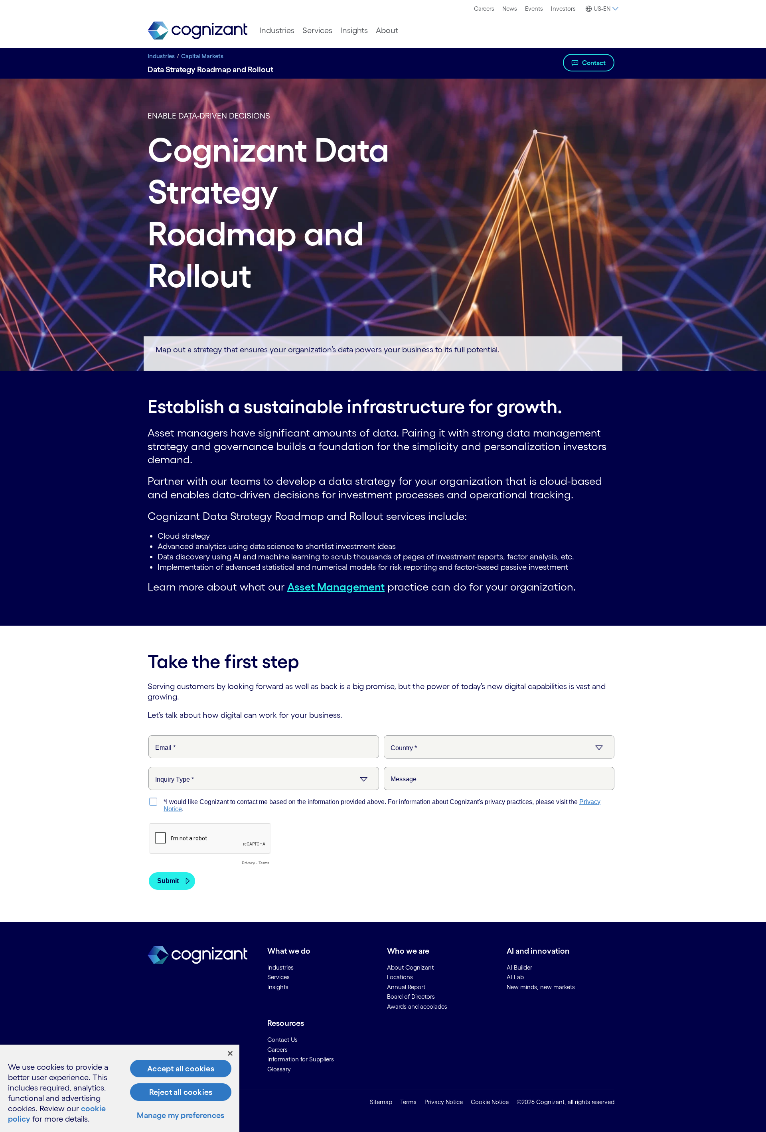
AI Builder (519, 967)
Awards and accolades (417, 1006)
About (387, 30)
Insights (354, 30)
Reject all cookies (181, 1092)
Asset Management (336, 587)
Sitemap (381, 1101)
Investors (563, 8)
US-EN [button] (602, 8)
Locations (400, 977)
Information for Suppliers (300, 1059)
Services (317, 30)
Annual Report (406, 987)
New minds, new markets (541, 987)
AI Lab (515, 977)
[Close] (230, 1053)
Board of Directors (411, 996)
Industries (276, 30)
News (509, 8)
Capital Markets (202, 56)
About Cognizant (410, 967)
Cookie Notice (490, 1101)
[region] (119, 1088)
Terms (408, 1101)
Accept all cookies (180, 1068)
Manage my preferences (180, 1115)
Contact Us (282, 1039)
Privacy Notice (443, 1101)
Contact (594, 62)
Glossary (279, 1069)
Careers (484, 8)
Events (534, 8)
